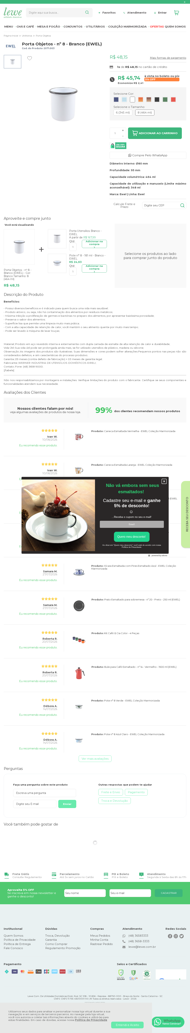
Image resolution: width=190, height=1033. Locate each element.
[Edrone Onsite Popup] (95, 516)
